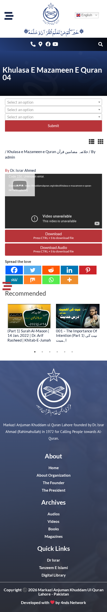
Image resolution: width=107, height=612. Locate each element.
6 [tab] (72, 351)
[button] (100, 44)
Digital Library (54, 575)
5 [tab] (64, 351)
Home (54, 468)
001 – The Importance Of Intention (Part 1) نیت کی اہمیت (76, 335)
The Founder (53, 483)
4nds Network (73, 602)
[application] (53, 201)
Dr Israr (53, 560)
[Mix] (32, 279)
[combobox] (53, 102)
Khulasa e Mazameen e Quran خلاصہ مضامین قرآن (47, 152)
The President (53, 490)
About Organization (54, 475)
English (86, 15)
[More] (69, 279)
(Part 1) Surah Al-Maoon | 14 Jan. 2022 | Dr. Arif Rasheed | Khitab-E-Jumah (29, 335)
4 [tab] (57, 351)
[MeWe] (14, 279)
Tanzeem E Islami (53, 568)
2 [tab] (42, 351)
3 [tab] (49, 351)
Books (53, 529)
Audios (54, 514)
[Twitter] (32, 270)
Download (53, 235)
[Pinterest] (88, 270)
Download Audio (53, 249)
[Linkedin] (69, 270)
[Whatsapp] (51, 279)
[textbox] (53, 102)
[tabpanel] (29, 323)
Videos (53, 521)
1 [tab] (34, 351)
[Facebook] (14, 270)
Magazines (54, 536)
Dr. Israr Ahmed (23, 170)
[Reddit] (51, 270)
